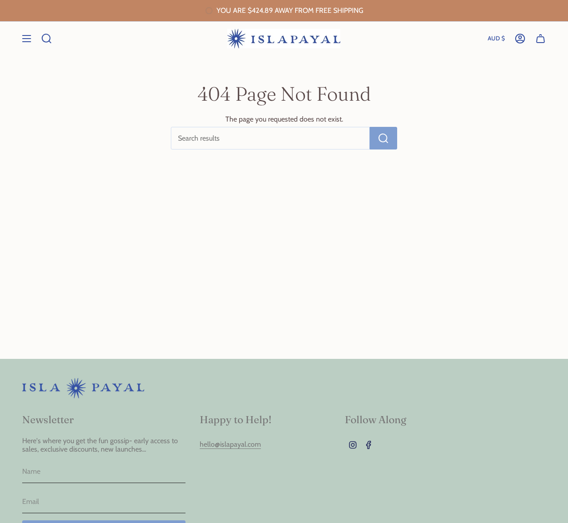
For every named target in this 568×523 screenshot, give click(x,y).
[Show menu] (27, 38)
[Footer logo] (83, 388)
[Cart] (540, 38)
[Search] (383, 138)
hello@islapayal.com (230, 444)
